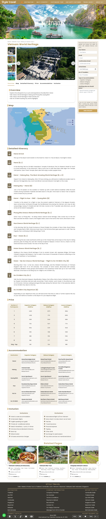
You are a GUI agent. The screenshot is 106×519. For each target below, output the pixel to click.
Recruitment (50, 502)
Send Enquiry (88, 111)
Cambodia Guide (90, 492)
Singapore (11, 502)
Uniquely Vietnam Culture (26, 466)
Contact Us (49, 505)
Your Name (82, 50)
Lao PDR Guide (89, 497)
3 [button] (45, 79)
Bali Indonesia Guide (91, 510)
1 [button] (42, 79)
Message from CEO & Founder (55, 510)
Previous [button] (18, 63)
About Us (99, 2)
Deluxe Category (85, 82)
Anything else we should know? (86, 87)
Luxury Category (84, 83)
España (22, 2)
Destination (28, 2)
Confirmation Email (84, 61)
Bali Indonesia (12, 510)
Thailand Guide (89, 495)
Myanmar (11, 505)
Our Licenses (50, 495)
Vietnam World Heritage (57, 466)
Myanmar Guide (90, 505)
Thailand (10, 492)
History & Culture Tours (27, 41)
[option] (46, 63)
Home (9, 41)
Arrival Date (82, 66)
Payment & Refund (52, 500)
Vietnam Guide (89, 500)
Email (80, 55)
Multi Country (42, 2)
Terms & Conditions (52, 497)
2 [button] (44, 79)
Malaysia (10, 507)
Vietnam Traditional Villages (89, 466)
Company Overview (52, 492)
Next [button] (73, 63)
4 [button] (47, 79)
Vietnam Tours (16, 41)
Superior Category (85, 80)
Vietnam (10, 497)
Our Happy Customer (73, 2)
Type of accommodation (86, 78)
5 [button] (48, 79)
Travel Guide (88, 2)
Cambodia (11, 500)
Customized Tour (57, 2)
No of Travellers (83, 72)
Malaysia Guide (89, 507)
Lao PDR (10, 495)
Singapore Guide (90, 502)
